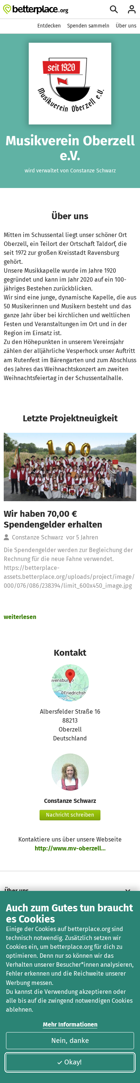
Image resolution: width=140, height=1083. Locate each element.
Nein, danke (70, 1040)
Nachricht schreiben (70, 815)
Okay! (73, 1062)
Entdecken (49, 26)
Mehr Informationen (70, 1024)
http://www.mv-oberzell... (70, 848)
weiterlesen (20, 616)
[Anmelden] (131, 9)
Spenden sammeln (88, 26)
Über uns (126, 26)
